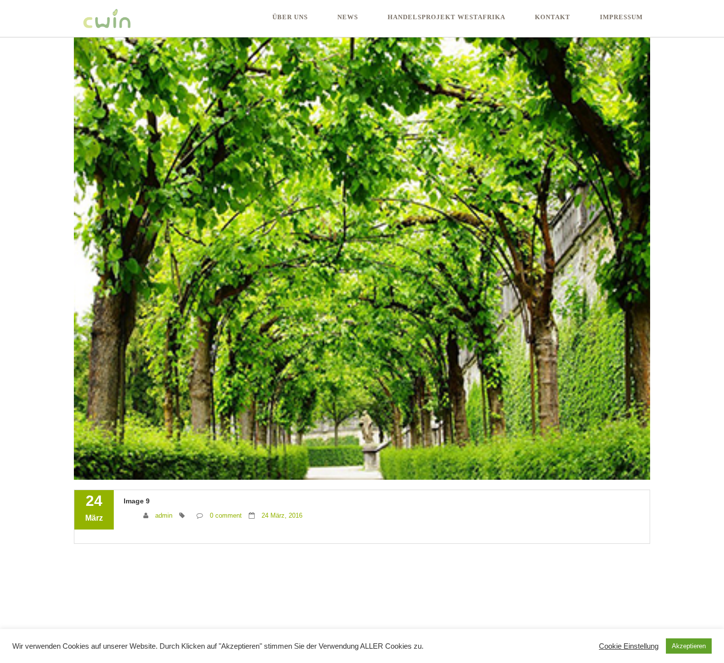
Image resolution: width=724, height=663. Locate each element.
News (347, 17)
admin (163, 515)
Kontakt (552, 17)
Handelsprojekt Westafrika (446, 17)
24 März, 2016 (282, 515)
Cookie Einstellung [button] (628, 646)
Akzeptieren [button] (689, 646)
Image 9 (137, 501)
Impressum (621, 17)
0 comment (226, 515)
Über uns (290, 17)
